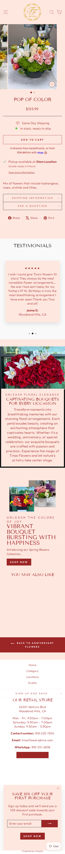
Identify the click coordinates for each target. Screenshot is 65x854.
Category (32, 671)
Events (32, 683)
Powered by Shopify (32, 850)
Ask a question (32, 205)
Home (32, 665)
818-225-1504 (44, 733)
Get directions (32, 755)
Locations (32, 677)
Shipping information (32, 197)
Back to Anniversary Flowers (35, 645)
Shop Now (19, 562)
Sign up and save (32, 693)
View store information (21, 172)
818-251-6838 (41, 747)
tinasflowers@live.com (37, 740)
